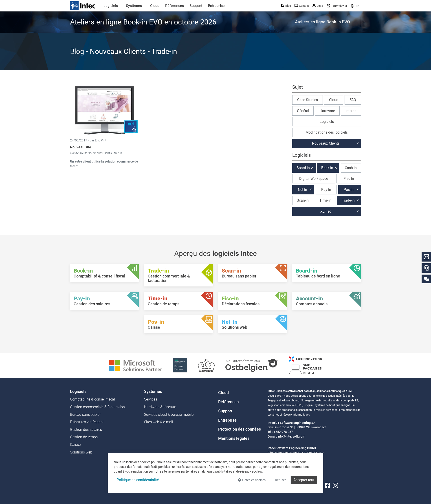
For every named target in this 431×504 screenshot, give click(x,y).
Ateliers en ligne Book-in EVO (322, 21)
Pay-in (326, 189)
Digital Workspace (313, 178)
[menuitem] (112, 5)
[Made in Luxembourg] (206, 365)
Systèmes (153, 391)
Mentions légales (233, 438)
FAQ (353, 100)
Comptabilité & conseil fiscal (92, 399)
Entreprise (227, 420)
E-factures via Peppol (86, 422)
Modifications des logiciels (327, 132)
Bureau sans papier (85, 414)
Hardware (327, 111)
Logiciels (327, 121)
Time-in (325, 200)
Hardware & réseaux (160, 407)
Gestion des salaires (86, 429)
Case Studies (307, 100)
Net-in (118, 153)
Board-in (303, 168)
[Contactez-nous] (426, 278)
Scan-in (303, 200)
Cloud (333, 100)
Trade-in (348, 200)
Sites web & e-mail (158, 422)
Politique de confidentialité (138, 480)
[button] (355, 5)
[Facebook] (327, 485)
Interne (350, 111)
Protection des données (239, 429)
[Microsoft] (135, 365)
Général (303, 111)
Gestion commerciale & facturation (97, 407)
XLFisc (325, 211)
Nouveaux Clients (100, 153)
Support (225, 411)
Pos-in (349, 189)
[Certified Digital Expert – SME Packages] (305, 365)
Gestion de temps (84, 437)
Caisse (75, 444)
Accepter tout (303, 480)
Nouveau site (80, 147)
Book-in (327, 168)
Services (150, 399)
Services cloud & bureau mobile (169, 414)
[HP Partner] (180, 365)
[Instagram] (335, 485)
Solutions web (81, 452)
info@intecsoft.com (291, 436)
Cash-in (351, 168)
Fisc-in (349, 178)
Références (228, 402)
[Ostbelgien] (251, 365)
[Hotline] (426, 268)
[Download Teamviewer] (426, 257)
